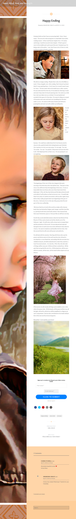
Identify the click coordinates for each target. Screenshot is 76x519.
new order (52, 416)
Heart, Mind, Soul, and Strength (17, 3)
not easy (59, 416)
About (63, 3)
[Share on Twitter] (39, 408)
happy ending (44, 416)
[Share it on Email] (47, 408)
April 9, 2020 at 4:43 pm (49, 478)
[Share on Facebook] (35, 408)
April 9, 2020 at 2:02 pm (47, 463)
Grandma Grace (48, 25)
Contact (70, 3)
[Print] (51, 408)
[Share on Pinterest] (43, 408)
